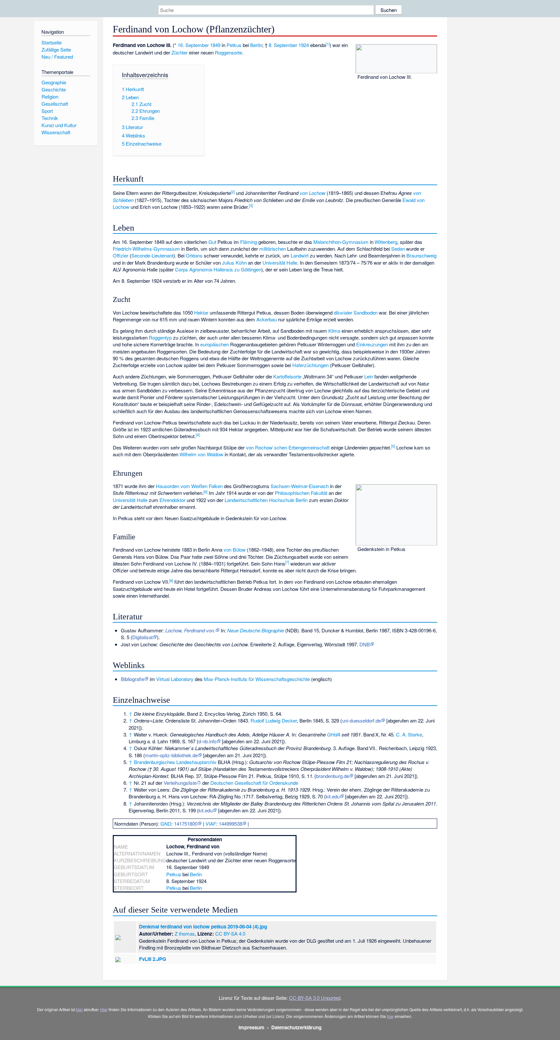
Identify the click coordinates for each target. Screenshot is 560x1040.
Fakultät (319, 492)
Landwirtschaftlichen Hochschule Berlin (266, 499)
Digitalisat (142, 637)
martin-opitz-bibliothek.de (171, 755)
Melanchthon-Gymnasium (340, 241)
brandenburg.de (332, 775)
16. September (193, 45)
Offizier (120, 255)
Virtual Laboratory (174, 678)
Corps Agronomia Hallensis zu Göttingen (218, 269)
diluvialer (343, 312)
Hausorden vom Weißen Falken (189, 486)
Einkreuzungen (372, 344)
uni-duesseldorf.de (361, 720)
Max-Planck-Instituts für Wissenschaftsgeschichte (257, 678)
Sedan (398, 248)
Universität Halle (279, 262)
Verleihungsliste (180, 782)
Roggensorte (228, 52)
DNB (364, 644)
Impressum (251, 1027)
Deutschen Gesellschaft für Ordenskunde (254, 782)
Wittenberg (386, 241)
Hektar (201, 312)
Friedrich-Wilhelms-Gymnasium (146, 248)
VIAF (210, 823)
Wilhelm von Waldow (201, 454)
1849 (215, 45)
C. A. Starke (409, 734)
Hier (104, 1009)
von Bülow (235, 549)
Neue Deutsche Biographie (255, 630)
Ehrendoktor (172, 499)
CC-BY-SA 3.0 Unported (314, 997)
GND (165, 823)
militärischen (272, 248)
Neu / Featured (57, 56)
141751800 (185, 823)
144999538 (230, 823)
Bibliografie (132, 678)
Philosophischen (292, 492)
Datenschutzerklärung (296, 1027)
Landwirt (300, 255)
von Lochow (312, 192)
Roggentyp (160, 337)
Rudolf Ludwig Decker (274, 720)
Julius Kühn (234, 262)
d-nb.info (207, 741)
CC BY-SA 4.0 (230, 933)
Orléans (194, 255)
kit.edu (333, 796)
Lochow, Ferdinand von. (190, 630)
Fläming (248, 241)
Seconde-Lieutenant (152, 255)
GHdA (333, 734)
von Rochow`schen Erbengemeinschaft (288, 447)
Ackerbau (266, 319)
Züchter (179, 52)
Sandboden (366, 312)
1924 (303, 45)
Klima (334, 330)
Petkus (234, 45)
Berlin (256, 45)
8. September (283, 45)
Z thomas (185, 933)
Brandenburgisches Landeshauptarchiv (175, 762)
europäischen (214, 344)
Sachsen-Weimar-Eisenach (300, 486)
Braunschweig (421, 255)
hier (79, 1009)
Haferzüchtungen (310, 365)
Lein (368, 376)
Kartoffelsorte (287, 376)
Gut (212, 241)
